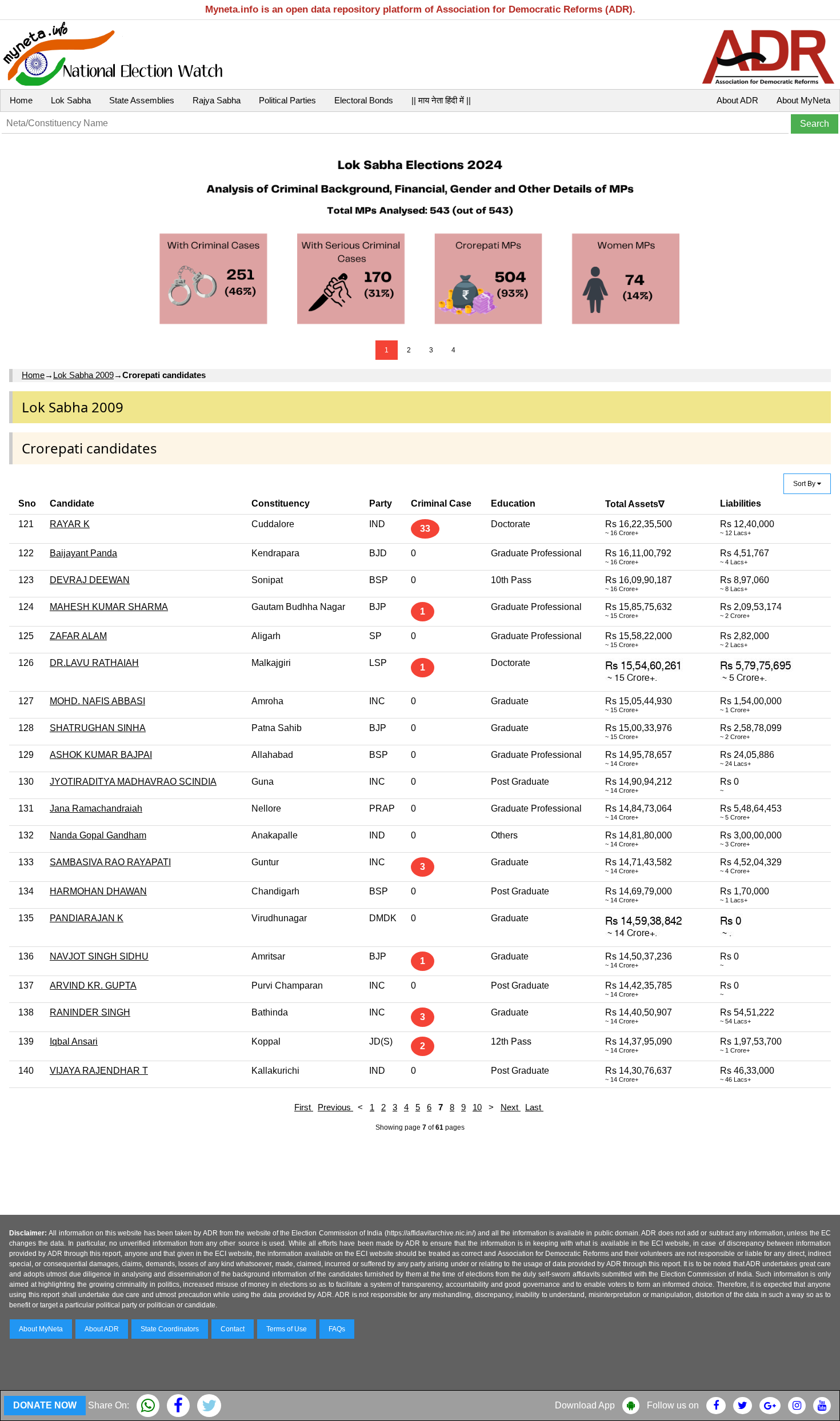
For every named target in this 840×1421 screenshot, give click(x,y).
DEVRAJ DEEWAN (90, 580)
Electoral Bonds (363, 100)
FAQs (337, 1329)
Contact (233, 1329)
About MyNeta (803, 100)
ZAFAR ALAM (78, 636)
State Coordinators (170, 1329)
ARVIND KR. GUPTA (93, 985)
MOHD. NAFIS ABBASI (97, 701)
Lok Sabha (71, 100)
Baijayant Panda (83, 553)
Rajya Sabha (217, 100)
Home (21, 100)
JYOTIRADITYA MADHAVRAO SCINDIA (133, 781)
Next (511, 1107)
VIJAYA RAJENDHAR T (99, 1070)
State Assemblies (141, 100)
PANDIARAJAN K (86, 918)
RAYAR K (70, 524)
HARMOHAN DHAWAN (98, 891)
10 (477, 1107)
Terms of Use (286, 1329)
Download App (585, 1405)
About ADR (737, 100)
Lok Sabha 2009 (83, 375)
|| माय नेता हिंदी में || (441, 100)
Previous (335, 1107)
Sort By (805, 484)
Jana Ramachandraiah (96, 808)
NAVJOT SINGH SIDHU (99, 956)
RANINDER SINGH (90, 1012)
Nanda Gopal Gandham (98, 835)
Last (534, 1107)
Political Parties (287, 100)
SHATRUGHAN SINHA (98, 728)
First (303, 1107)
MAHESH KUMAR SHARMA (109, 607)
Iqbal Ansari (74, 1041)
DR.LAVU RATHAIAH (94, 663)
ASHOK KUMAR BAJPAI (101, 755)
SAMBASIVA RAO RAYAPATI (110, 862)
